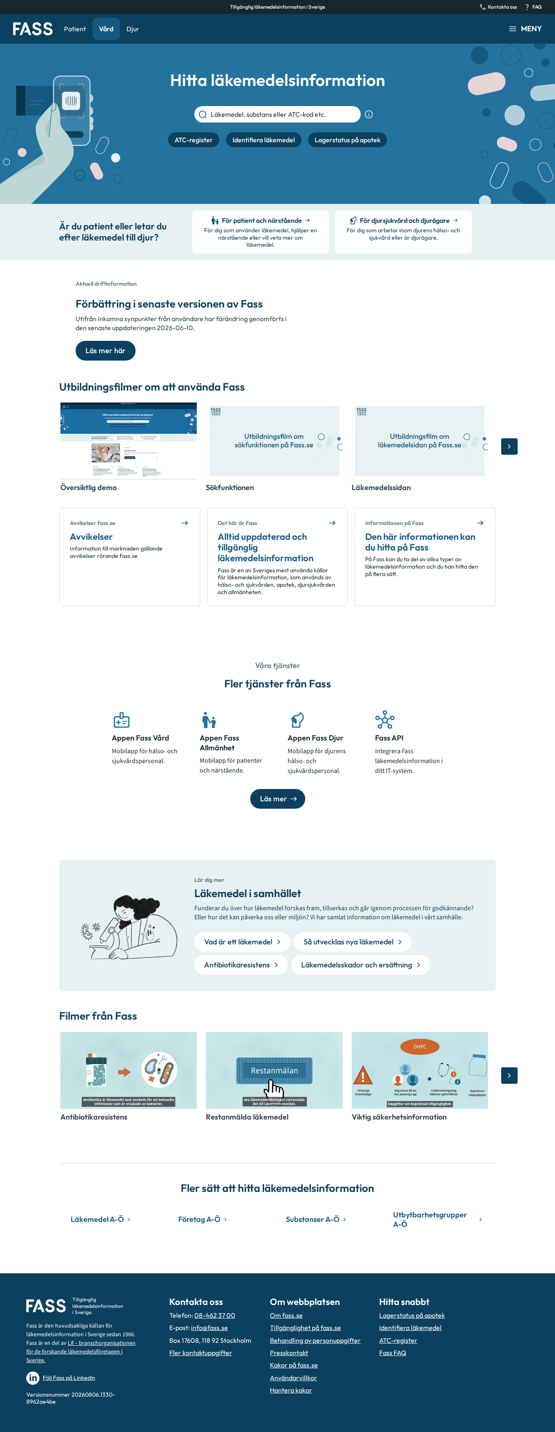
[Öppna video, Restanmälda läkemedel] (274, 1070)
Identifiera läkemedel (410, 1327)
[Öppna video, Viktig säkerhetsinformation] (420, 1070)
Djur (133, 29)
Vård (106, 29)
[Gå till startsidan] (33, 29)
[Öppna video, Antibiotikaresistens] (128, 1070)
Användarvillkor (293, 1378)
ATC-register (398, 1340)
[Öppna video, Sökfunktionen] (274, 441)
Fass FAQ (392, 1353)
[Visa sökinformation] (369, 114)
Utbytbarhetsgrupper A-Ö (430, 1219)
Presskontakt (289, 1353)
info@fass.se (209, 1327)
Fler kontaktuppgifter (200, 1353)
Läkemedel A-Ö (97, 1219)
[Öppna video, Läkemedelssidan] (420, 441)
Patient (75, 29)
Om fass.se (286, 1315)
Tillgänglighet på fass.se (305, 1327)
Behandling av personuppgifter (315, 1340)
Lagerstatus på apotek (412, 1315)
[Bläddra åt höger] (509, 446)
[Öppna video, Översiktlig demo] (128, 441)
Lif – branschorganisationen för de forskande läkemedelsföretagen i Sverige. (81, 1352)
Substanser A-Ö (312, 1219)
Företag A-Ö (199, 1219)
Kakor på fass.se (294, 1365)
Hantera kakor (291, 1390)
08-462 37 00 (214, 1315)
